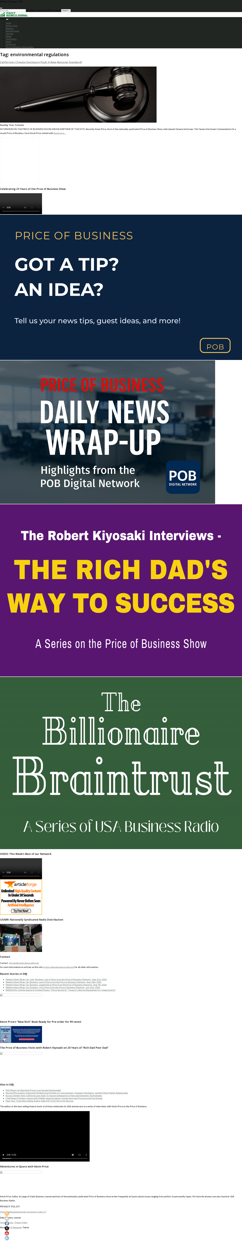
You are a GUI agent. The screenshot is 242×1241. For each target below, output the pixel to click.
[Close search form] (1, 8)
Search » (66, 11)
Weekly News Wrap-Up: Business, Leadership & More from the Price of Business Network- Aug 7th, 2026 (56, 984)
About (8, 41)
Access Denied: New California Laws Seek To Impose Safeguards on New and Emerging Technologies (54, 1095)
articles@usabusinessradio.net (24, 963)
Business (10, 28)
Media (8, 36)
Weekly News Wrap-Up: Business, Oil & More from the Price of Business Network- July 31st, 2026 (53, 987)
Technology (11, 39)
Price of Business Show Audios (20, 47)
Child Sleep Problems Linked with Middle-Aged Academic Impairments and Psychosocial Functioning (54, 1098)
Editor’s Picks (12, 25)
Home (8, 23)
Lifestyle (9, 33)
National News (12, 31)
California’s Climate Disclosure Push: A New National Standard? (41, 62)
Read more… (59, 133)
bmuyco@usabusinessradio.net (58, 967)
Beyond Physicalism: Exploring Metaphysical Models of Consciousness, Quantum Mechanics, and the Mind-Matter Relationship (67, 1092)
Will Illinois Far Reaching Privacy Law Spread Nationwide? (33, 1090)
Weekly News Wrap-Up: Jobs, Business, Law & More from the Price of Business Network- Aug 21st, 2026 (56, 979)
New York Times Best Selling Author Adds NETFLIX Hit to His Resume (39, 1100)
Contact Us (11, 44)
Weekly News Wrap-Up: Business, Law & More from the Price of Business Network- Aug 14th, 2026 (53, 982)
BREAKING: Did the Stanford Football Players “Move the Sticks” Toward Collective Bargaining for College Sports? (61, 990)
